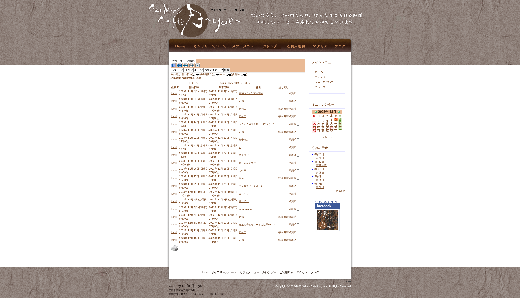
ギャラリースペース (209, 46)
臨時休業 (321, 165)
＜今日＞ (327, 137)
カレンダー (271, 46)
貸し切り (244, 193)
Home (180, 46)
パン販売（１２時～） (251, 186)
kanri (174, 93)
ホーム (319, 71)
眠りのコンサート (248, 162)
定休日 (242, 101)
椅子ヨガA (244, 139)
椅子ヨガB (244, 155)
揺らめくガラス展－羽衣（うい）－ (258, 124)
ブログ (340, 46)
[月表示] (180, 66)
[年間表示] (174, 66)
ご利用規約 (296, 46)
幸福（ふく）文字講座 (251, 93)
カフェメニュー (244, 46)
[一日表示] (192, 66)
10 (240, 83)
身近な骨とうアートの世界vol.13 (257, 224)
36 (246, 83)
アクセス (320, 46)
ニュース (320, 87)
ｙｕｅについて (324, 82)
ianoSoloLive (246, 209)
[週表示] (186, 66)
